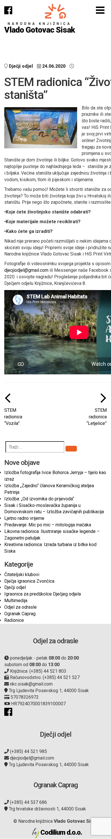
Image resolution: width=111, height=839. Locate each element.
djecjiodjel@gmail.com (26, 270)
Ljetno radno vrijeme (24, 518)
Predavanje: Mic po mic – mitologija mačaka (47, 525)
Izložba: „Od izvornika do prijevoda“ (39, 499)
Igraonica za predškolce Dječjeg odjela (42, 594)
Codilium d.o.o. (61, 832)
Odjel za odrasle (20, 607)
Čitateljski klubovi (21, 574)
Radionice (14, 620)
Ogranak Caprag (20, 613)
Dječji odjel (15, 587)
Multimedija (15, 600)
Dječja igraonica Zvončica (29, 581)
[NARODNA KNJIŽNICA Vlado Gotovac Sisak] (55, 11)
